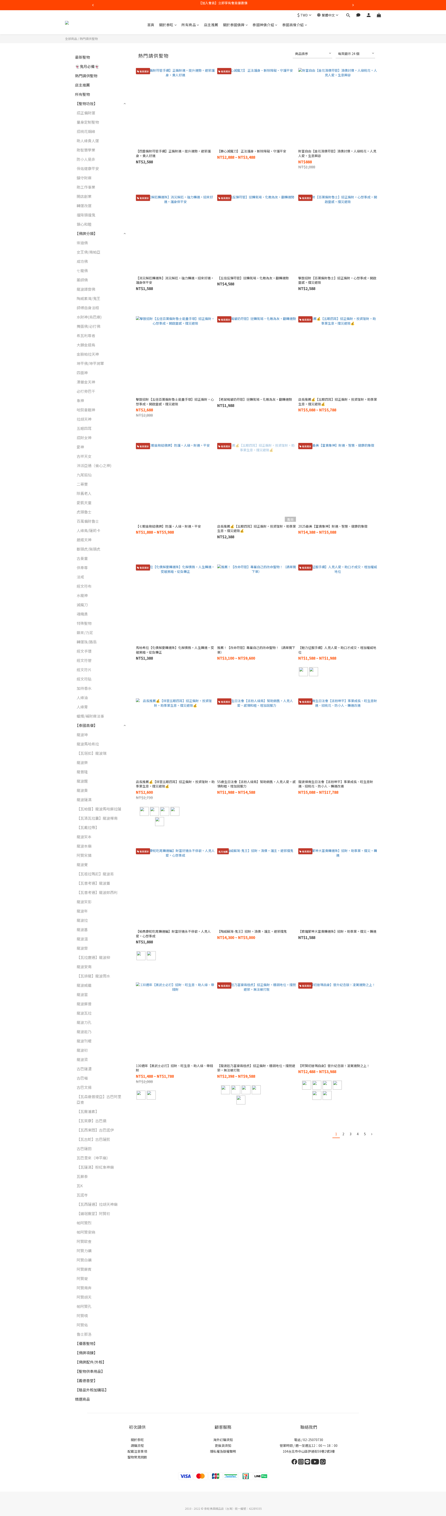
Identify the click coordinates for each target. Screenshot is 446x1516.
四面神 (82, 372)
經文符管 (84, 660)
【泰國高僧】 (86, 725)
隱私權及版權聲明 (223, 1451)
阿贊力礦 (84, 1250)
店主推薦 (211, 24)
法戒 (80, 577)
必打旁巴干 (86, 391)
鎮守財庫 (84, 178)
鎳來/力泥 (85, 632)
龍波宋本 (84, 836)
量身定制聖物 (88, 122)
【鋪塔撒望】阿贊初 (93, 1213)
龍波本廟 (84, 846)
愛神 (80, 447)
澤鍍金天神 (86, 382)
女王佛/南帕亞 (88, 252)
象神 (80, 400)
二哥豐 (82, 484)
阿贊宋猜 (84, 855)
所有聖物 (82, 94)
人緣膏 (82, 707)
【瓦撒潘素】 (88, 1111)
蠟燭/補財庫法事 (90, 716)
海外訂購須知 (223, 1439)
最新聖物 (82, 57)
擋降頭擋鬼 (86, 215)
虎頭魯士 (84, 512)
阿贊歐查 (84, 1241)
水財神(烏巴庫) (89, 317)
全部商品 (71, 38)
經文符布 (84, 586)
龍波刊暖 (84, 1041)
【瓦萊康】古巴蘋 (91, 1120)
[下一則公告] (353, 5)
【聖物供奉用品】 (90, 1371)
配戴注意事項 (137, 1451)
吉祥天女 (84, 456)
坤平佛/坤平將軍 (90, 363)
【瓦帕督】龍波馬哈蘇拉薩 (99, 809)
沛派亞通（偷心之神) (94, 465)
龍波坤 (82, 734)
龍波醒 (82, 781)
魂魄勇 (82, 614)
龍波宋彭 (84, 901)
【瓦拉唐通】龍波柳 (93, 957)
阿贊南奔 (84, 1287)
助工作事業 (86, 187)
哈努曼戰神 (86, 410)
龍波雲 (82, 994)
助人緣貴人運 (88, 140)
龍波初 (82, 1050)
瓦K (80, 1185)
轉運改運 (84, 205)
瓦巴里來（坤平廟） (93, 1158)
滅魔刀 (82, 604)
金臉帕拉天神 (88, 354)
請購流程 (137, 1445)
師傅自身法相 (88, 307)
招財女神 (84, 437)
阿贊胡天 (84, 1297)
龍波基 (82, 929)
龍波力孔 (84, 1022)
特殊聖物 (84, 623)
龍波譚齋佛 (86, 289)
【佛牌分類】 (86, 233)
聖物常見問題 (137, 1457)
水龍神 (82, 595)
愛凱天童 (84, 502)
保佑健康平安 (88, 168)
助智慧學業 (86, 150)
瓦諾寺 (82, 1195)
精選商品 (82, 1399)
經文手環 (84, 651)
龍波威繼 (84, 985)
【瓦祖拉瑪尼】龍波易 (95, 874)
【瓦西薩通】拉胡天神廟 (97, 1204)
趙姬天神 (84, 539)
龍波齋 (82, 948)
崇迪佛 (82, 242)
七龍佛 (82, 270)
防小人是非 (86, 159)
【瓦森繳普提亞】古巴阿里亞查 (99, 1099)
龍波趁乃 (84, 1031)
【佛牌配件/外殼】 (90, 1362)
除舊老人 (84, 493)
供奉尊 (82, 567)
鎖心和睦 (84, 224)
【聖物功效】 (86, 103)
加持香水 (84, 688)
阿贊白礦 (84, 1260)
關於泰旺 (166, 24)
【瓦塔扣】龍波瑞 (91, 753)
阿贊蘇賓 (84, 1269)
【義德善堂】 (86, 1380)
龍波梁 (82, 1059)
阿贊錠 (82, 1278)
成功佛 (82, 261)
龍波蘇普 (84, 1003)
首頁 (150, 24)
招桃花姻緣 (86, 131)
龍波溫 (82, 939)
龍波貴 (82, 790)
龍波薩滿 (84, 799)
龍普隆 (82, 771)
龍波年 (82, 911)
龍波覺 (82, 864)
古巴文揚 (84, 1087)
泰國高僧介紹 (293, 24)
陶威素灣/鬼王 (88, 298)
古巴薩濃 (84, 1068)
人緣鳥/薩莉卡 (88, 530)
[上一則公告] (93, 5)
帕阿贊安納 (86, 1232)
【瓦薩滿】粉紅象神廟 (95, 1167)
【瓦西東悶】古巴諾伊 (95, 1130)
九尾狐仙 (84, 474)
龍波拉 (82, 920)
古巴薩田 (84, 1148)
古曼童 (82, 558)
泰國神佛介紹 (263, 24)
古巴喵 (82, 1078)
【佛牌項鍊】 (86, 1352)
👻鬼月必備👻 (87, 66)
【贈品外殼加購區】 (91, 1390)
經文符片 (84, 669)
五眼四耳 (84, 428)
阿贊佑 (82, 1325)
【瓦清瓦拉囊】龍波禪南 (97, 818)
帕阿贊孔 (84, 1306)
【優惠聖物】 (86, 1343)
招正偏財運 (86, 113)
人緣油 (82, 697)
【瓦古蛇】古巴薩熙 (93, 1139)
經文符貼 (84, 679)
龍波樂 (82, 762)
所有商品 (188, 24)
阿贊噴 (82, 1315)
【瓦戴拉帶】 (88, 827)
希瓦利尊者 (86, 335)
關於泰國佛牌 (234, 24)
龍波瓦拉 (84, 1013)
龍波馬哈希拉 (88, 744)
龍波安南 (84, 966)
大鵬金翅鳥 (86, 345)
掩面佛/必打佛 (88, 326)
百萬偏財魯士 (88, 521)
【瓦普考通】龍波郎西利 (97, 892)
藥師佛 (82, 280)
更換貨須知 (223, 1445)
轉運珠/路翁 (87, 642)
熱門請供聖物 (89, 38)
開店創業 (84, 196)
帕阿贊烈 (84, 1223)
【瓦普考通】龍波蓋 (93, 883)
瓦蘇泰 (82, 1176)
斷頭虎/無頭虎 (88, 549)
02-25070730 (312, 1439)
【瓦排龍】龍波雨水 (93, 976)
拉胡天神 (84, 419)
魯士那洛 (84, 1334)
